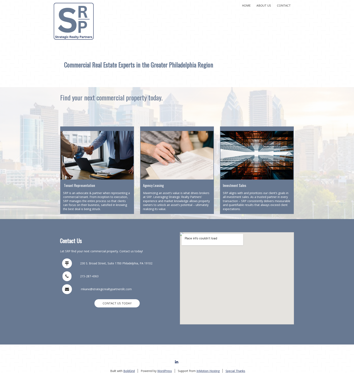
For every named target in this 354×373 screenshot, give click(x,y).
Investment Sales (234, 185)
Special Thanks (235, 371)
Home (246, 5)
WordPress (164, 371)
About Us (263, 5)
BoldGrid (129, 371)
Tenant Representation (79, 185)
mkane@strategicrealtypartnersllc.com (106, 289)
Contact (284, 5)
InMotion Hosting (208, 371)
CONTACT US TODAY (117, 303)
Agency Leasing (153, 185)
